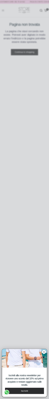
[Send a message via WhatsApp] (6, 392)
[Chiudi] (44, 352)
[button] (24, 391)
